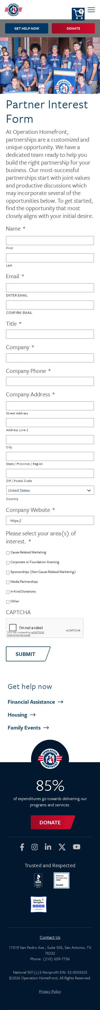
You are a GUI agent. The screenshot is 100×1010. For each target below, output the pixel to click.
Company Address (30, 394)
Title (14, 323)
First (9, 247)
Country (12, 498)
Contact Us (50, 937)
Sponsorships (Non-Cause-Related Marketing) (43, 571)
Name (16, 228)
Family (25, 727)
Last (9, 265)
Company (20, 347)
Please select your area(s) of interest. (41, 537)
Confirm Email (19, 312)
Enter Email (17, 295)
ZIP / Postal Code (19, 480)
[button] (91, 9)
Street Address (17, 413)
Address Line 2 (17, 430)
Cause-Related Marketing (28, 552)
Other (15, 601)
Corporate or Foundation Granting (35, 561)
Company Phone (28, 371)
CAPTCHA (18, 612)
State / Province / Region (24, 463)
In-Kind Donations (23, 591)
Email (15, 276)
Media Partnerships (24, 581)
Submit (25, 654)
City (9, 447)
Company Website (30, 510)
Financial (32, 701)
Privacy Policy (50, 991)
